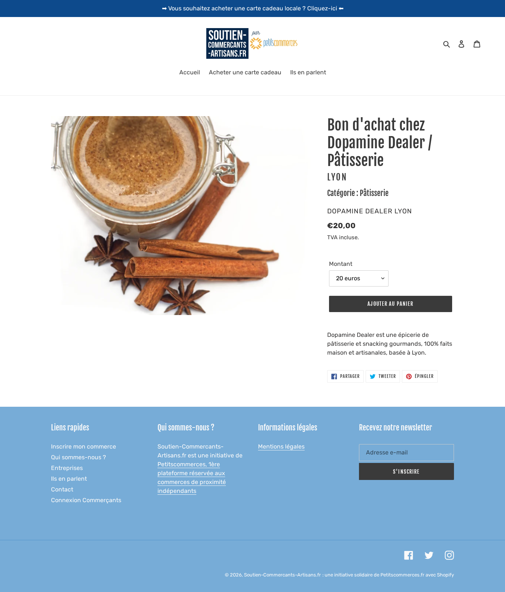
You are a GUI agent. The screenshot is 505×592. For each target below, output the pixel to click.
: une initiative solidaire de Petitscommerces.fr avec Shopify (388, 575)
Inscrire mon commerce (83, 446)
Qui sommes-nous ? (78, 457)
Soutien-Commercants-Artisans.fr (282, 575)
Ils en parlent (69, 478)
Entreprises (67, 467)
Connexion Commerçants (86, 500)
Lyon (337, 177)
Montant (340, 263)
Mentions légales (281, 446)
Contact (62, 489)
